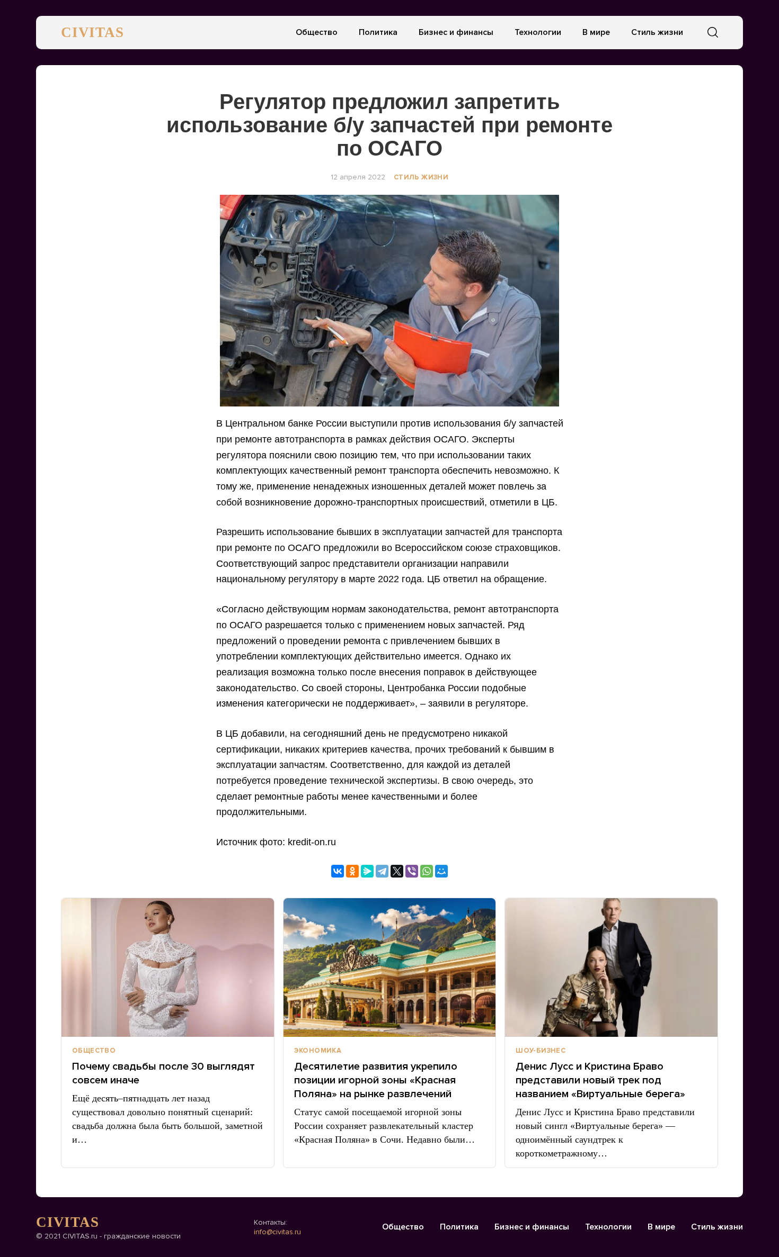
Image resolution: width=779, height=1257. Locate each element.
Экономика (318, 1050)
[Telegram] (382, 871)
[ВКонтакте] (337, 871)
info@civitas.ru (277, 1231)
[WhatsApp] (426, 871)
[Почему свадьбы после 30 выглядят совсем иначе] (167, 967)
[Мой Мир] (441, 871)
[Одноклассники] (352, 871)
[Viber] (411, 871)
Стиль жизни (657, 32)
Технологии (538, 32)
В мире (596, 32)
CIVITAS (92, 32)
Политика (378, 32)
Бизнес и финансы (456, 32)
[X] (397, 871)
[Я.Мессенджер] (367, 871)
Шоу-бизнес (540, 1050)
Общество (317, 32)
